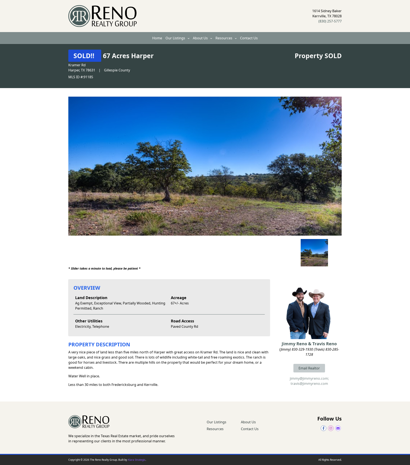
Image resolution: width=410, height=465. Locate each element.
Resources (224, 38)
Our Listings (175, 38)
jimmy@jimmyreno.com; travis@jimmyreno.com (309, 381)
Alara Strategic (136, 460)
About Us (201, 38)
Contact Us (249, 38)
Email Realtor (309, 368)
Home (157, 38)
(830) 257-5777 (330, 21)
